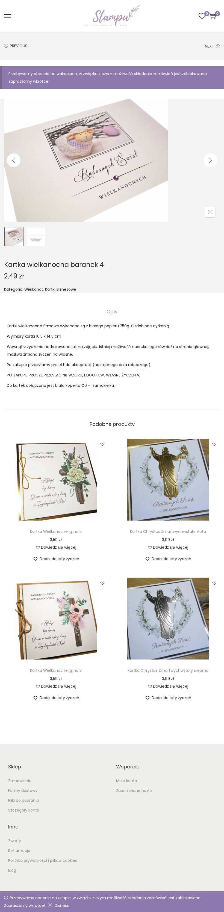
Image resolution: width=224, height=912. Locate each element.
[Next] (210, 160)
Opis (112, 311)
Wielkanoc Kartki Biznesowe (50, 289)
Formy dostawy (22, 790)
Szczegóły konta (23, 810)
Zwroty (14, 840)
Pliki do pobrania (23, 800)
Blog (12, 870)
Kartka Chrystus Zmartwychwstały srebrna (168, 670)
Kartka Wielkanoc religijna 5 (56, 531)
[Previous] (13, 160)
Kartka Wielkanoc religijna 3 (56, 670)
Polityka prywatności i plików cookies (42, 860)
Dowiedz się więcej (58, 547)
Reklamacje (19, 850)
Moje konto (126, 780)
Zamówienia (19, 780)
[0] (202, 16)
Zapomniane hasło (134, 790)
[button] (102, 444)
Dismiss (62, 905)
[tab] (112, 312)
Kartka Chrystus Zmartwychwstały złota (168, 531)
